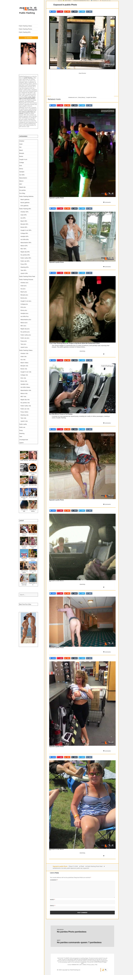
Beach (21, 150)
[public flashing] (24, 455)
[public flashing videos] (33, 467)
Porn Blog (22, 193)
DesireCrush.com (106, 0)
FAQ (96, 964)
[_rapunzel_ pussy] (24, 528)
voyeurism (86, 868)
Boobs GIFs (24, 227)
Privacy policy (90, 964)
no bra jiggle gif (33, 533)
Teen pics (23, 344)
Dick (20, 165)
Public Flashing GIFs (24, 32)
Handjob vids (24, 384)
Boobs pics (24, 298)
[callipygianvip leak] (24, 504)
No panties (22, 190)
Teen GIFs (23, 270)
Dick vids (23, 378)
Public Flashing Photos (25, 29)
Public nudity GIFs (26, 258)
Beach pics (24, 292)
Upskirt (21, 442)
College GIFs (24, 233)
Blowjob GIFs (24, 224)
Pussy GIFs (24, 264)
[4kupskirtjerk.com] (33, 578)
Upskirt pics (24, 347)
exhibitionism (57, 868)
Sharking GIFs (25, 267)
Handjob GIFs (24, 236)
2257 (80, 964)
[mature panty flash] (33, 541)
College (21, 162)
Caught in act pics (26, 301)
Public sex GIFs (25, 261)
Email (52, 905)
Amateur (21, 141)
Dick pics (23, 307)
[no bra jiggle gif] (33, 528)
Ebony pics (24, 310)
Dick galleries (24, 205)
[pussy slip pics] (33, 492)
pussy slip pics (33, 497)
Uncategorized (23, 439)
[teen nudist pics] (33, 455)
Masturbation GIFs (26, 242)
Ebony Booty (81, 97)
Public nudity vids (26, 405)
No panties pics (25, 332)
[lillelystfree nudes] (24, 553)
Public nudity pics (26, 335)
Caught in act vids (26, 372)
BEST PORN (68, 0)
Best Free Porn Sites (25, 604)
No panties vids (25, 402)
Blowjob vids (24, 365)
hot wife (63, 868)
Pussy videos (24, 412)
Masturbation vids (26, 390)
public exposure (71, 868)
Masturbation (23, 178)
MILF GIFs (23, 248)
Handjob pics (24, 313)
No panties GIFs (25, 255)
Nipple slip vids (25, 399)
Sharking (21, 433)
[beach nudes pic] (33, 565)
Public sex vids (25, 409)
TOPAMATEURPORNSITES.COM (81, 0)
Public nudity (23, 424)
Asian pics (23, 285)
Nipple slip (22, 187)
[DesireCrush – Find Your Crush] (28, 53)
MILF (20, 184)
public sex (79, 868)
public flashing (24, 460)
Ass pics (23, 288)
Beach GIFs (24, 221)
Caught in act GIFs (26, 230)
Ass (20, 147)
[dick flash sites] (33, 480)
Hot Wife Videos (25, 387)
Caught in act (23, 159)
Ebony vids (24, 381)
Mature (21, 181)
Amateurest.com (72, 97)
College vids (24, 375)
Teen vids (23, 418)
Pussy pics (24, 341)
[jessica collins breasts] (33, 553)
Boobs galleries (25, 202)
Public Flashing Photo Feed (27, 276)
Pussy (21, 430)
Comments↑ (108, 202)
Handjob (21, 171)
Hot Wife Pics (24, 316)
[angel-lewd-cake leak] (24, 578)
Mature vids (24, 393)
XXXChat (95, 0)
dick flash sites (33, 485)
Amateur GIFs (24, 212)
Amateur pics (24, 282)
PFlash (82, 866)
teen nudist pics (33, 460)
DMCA (84, 964)
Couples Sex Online (91, 97)
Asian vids (23, 356)
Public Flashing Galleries (26, 196)
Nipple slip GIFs (25, 252)
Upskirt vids (24, 421)
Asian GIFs (24, 215)
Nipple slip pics (25, 329)
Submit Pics (29, 37)
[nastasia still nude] (24, 492)
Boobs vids (24, 369)
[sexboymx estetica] (24, 467)
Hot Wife (21, 175)
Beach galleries (25, 199)
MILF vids (23, 396)
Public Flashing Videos (25, 26)
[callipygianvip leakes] (24, 565)
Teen (20, 436)
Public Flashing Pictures (26, 279)
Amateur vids (24, 353)
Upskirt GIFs (24, 273)
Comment (54, 880)
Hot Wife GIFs (25, 239)
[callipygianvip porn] (24, 480)
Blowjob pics (24, 295)
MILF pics (23, 325)
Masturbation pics (26, 319)
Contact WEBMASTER (73, 964)
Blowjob (21, 153)
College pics (24, 304)
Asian (20, 144)
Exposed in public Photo (60, 866)
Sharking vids (24, 415)
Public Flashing (27, 12)
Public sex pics (25, 338)
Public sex (22, 427)
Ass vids (23, 359)
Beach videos (24, 362)
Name (52, 899)
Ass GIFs (23, 218)
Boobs (21, 156)
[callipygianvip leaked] (33, 504)
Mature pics (24, 322)
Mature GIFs (24, 245)
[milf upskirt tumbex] (24, 541)
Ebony (21, 168)
